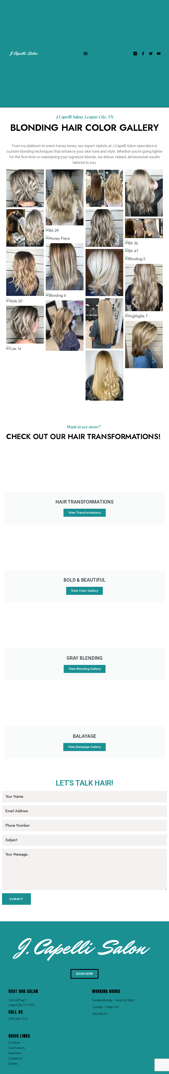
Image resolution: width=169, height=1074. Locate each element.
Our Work (14, 1042)
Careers (13, 1063)
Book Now (14, 1053)
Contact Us (15, 1058)
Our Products (16, 1048)
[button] (85, 53)
